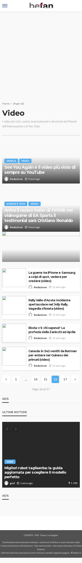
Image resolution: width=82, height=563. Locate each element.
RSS (37, 535)
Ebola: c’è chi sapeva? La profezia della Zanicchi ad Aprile (51, 330)
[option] (41, 455)
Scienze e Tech (16, 203)
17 (65, 379)
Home (6, 103)
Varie (10, 461)
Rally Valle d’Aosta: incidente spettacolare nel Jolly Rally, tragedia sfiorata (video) (49, 304)
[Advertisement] (41, 55)
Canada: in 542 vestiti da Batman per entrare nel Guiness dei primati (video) (52, 355)
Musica (11, 160)
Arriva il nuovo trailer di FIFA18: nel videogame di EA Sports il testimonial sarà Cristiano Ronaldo (38, 215)
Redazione (16, 179)
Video (25, 160)
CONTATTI (28, 535)
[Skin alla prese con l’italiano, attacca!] (41, 251)
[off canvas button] (4, 5)
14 (35, 379)
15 (45, 379)
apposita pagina (62, 552)
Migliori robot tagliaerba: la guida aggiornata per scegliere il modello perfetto (35, 472)
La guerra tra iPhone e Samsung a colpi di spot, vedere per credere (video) (51, 277)
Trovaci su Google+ (49, 535)
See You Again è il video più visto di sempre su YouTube (39, 170)
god (12, 483)
